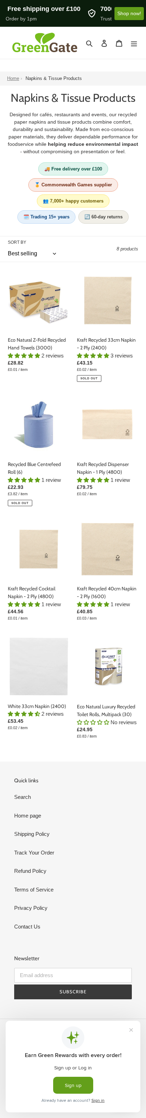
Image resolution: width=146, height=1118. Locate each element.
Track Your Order (34, 853)
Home (13, 78)
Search (22, 797)
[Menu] (134, 42)
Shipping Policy (32, 834)
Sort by (17, 242)
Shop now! (129, 13)
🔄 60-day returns (103, 216)
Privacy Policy (30, 908)
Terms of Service (34, 890)
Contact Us (27, 927)
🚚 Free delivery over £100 (73, 169)
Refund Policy (30, 871)
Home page (27, 816)
